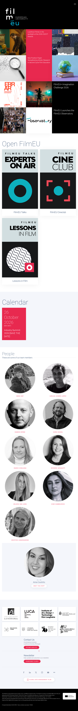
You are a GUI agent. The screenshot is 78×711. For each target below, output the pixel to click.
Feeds (31, 705)
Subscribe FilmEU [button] (32, 661)
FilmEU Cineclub (58, 212)
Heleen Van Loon (20, 504)
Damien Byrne (20, 432)
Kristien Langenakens (20, 540)
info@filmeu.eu (31, 647)
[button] (75, 4)
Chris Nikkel (58, 432)
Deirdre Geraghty (58, 468)
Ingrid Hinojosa (20, 468)
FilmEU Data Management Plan (40, 679)
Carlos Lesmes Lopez (58, 396)
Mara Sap (20, 396)
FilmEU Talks (20, 212)
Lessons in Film (20, 281)
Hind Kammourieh (58, 504)
